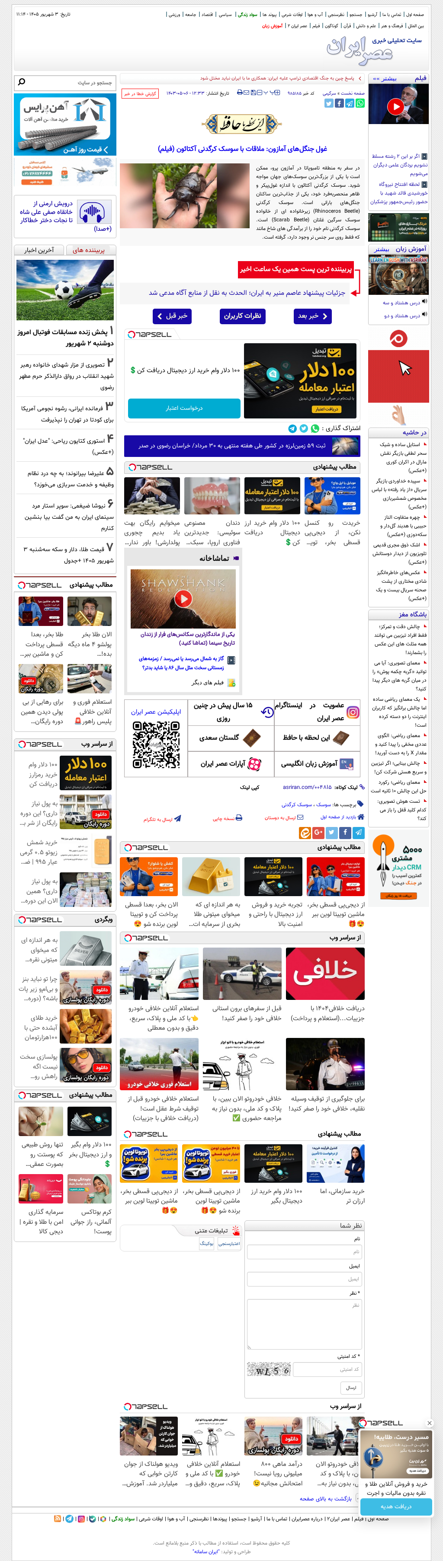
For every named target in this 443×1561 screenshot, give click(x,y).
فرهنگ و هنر (392, 26)
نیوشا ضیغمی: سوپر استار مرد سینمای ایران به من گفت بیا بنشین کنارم (69, 517)
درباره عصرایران (307, 1519)
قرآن (347, 26)
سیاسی (225, 15)
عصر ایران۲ (338, 1519)
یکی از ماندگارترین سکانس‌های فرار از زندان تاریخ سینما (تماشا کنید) (188, 639)
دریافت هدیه (396, 1507)
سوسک (323, 805)
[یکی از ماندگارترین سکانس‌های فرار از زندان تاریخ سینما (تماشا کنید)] (183, 599)
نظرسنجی (336, 15)
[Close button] (429, 1423)
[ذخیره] (253, 93)
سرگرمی (329, 93)
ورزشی (174, 15)
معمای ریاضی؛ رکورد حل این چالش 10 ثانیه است (399, 787)
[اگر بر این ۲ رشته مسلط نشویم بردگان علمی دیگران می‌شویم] (399, 104)
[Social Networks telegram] (292, 428)
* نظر (355, 1293)
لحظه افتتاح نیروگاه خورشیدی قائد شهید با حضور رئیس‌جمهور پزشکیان (399, 193)
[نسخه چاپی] (240, 92)
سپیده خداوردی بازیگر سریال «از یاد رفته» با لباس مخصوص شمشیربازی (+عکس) (399, 494)
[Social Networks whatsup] (315, 428)
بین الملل (416, 26)
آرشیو (372, 15)
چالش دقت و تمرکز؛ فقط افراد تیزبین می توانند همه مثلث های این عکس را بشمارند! (400, 640)
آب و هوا (315, 15)
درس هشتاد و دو (402, 316)
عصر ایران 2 (297, 26)
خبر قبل (176, 316)
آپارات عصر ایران (223, 764)
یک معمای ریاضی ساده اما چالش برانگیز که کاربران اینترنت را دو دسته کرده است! (399, 712)
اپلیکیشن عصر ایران (156, 712)
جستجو (356, 15)
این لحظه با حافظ (306, 738)
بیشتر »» (385, 78)
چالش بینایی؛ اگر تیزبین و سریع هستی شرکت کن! (399, 768)
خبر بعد (308, 316)
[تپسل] (131, 334)
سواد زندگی (247, 15)
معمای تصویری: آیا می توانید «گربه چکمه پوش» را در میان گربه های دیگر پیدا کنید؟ (399, 676)
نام (357, 1239)
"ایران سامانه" (206, 1552)
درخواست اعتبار (184, 408)
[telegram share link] (349, 103)
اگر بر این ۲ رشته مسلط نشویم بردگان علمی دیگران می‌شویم (400, 165)
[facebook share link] (339, 103)
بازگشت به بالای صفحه (326, 1499)
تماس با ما (391, 15)
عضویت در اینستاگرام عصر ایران (309, 712)
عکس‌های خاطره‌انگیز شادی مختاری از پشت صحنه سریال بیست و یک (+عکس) (401, 586)
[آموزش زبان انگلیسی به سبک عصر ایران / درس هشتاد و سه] (399, 275)
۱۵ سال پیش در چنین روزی (223, 712)
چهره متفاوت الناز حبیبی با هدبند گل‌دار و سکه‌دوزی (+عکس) (403, 526)
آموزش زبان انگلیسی (309, 764)
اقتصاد (207, 15)
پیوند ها (269, 15)
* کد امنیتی (348, 1356)
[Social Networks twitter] (303, 428)
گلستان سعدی (219, 738)
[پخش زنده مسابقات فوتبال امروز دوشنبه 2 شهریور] (65, 290)
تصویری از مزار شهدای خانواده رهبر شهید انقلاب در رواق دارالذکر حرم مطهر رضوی (66, 376)
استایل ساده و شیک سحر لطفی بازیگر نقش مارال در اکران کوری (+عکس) (403, 458)
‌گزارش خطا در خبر (140, 94)
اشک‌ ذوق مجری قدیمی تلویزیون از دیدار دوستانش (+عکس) (399, 553)
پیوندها (220, 1519)
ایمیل (354, 1266)
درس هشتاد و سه (402, 303)
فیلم (316, 26)
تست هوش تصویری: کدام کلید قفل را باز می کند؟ (402, 810)
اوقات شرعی (292, 15)
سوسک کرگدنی (297, 805)
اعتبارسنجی (229, 1244)
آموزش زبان (272, 26)
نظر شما (351, 1226)
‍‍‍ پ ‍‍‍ (269, 91)
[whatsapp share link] (360, 103)
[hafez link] (242, 124)
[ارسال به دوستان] (246, 92)
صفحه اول (415, 15)
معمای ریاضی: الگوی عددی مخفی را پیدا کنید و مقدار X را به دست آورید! (401, 744)
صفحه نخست (353, 93)
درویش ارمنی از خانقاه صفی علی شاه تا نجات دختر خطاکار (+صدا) (66, 216)
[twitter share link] (329, 103)
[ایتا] (305, 833)
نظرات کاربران (242, 316)
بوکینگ (206, 1244)
